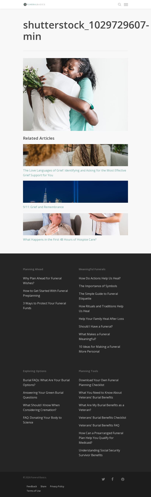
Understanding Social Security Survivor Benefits (99, 452)
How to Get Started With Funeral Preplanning (45, 293)
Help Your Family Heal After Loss (101, 319)
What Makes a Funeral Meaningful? (94, 336)
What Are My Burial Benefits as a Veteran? (101, 407)
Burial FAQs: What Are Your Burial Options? (46, 382)
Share (43, 486)
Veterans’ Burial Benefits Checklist (102, 418)
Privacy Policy (57, 486)
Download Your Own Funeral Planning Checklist (98, 382)
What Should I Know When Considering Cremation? (41, 407)
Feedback (32, 486)
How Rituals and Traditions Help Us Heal (101, 308)
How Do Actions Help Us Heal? (100, 278)
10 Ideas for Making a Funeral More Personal (99, 349)
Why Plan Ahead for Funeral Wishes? (42, 280)
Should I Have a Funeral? (96, 326)
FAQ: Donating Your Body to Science (42, 420)
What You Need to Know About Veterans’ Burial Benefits (100, 395)
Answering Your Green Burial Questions (43, 395)
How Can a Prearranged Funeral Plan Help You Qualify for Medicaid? (101, 438)
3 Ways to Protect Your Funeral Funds (44, 305)
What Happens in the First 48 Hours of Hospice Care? (59, 239)
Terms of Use (34, 490)
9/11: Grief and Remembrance (43, 207)
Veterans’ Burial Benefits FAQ (99, 425)
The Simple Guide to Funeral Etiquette (98, 296)
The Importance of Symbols (98, 286)
